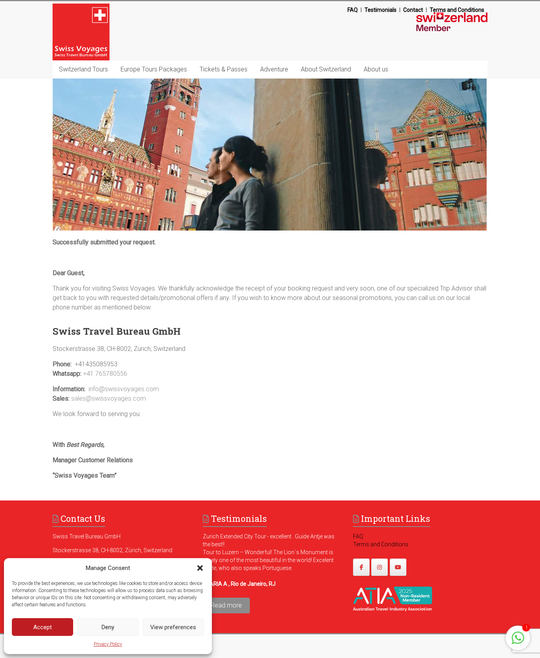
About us (376, 69)
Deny (108, 627)
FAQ (352, 10)
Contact (413, 10)
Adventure (274, 69)
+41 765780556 (105, 373)
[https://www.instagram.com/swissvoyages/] (379, 567)
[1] (518, 642)
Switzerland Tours (83, 69)
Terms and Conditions (457, 10)
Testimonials (380, 10)
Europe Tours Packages (154, 69)
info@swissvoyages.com (124, 389)
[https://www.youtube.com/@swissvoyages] (398, 567)
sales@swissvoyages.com (108, 398)
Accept (42, 627)
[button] (200, 568)
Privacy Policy (108, 644)
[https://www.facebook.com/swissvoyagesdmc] (361, 567)
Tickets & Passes (223, 69)
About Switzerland (326, 69)
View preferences (173, 627)
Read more (226, 605)
